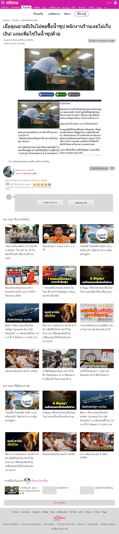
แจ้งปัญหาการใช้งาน (108, 524)
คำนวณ (81, 7)
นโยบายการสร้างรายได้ (66, 524)
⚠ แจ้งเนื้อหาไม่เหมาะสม (99, 168)
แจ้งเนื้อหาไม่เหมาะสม (59, 529)
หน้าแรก (5, 7)
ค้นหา (67, 13)
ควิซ (73, 7)
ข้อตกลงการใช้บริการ (11, 524)
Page (99, 8)
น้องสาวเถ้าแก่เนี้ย (18, 44)
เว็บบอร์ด (26, 7)
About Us (81, 524)
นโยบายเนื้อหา (48, 524)
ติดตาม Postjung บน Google (103, 41)
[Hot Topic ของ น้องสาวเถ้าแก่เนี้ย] (9, 177)
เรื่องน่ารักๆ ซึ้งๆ (39, 480)
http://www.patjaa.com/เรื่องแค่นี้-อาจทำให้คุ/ (31, 161)
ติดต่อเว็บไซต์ (93, 524)
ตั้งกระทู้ (81, 13)
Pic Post (65, 8)
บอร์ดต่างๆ (54, 13)
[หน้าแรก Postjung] (12, 2)
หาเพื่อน (36, 7)
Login (50, 202)
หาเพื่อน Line (54, 7)
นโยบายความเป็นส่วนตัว (31, 524)
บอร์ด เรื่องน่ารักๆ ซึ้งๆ (29, 20)
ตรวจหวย (15, 7)
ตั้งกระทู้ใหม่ (59, 502)
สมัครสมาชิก (81, 203)
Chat (44, 8)
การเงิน (91, 7)
